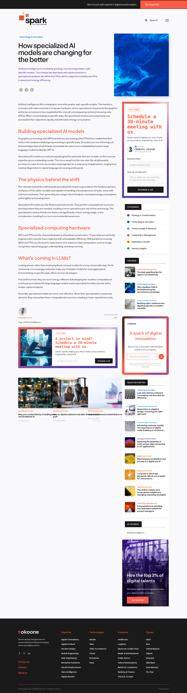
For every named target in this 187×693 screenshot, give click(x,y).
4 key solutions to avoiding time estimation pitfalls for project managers (149, 508)
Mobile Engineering (70, 653)
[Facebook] (21, 89)
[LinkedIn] (31, 89)
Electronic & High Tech (128, 649)
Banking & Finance (126, 672)
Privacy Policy (163, 689)
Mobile (93, 639)
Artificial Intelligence (32, 322)
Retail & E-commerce (127, 667)
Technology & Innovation (31, 37)
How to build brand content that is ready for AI (109, 414)
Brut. (148, 644)
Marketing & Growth (25, 411)
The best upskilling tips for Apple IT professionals (149, 273)
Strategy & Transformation (144, 215)
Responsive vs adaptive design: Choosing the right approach (149, 411)
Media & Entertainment (128, 653)
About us (22, 672)
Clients (149, 632)
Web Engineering (69, 658)
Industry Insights (139, 248)
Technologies (97, 632)
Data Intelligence (69, 672)
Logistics (122, 644)
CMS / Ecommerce (98, 649)
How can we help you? (137, 172)
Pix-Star (150, 672)
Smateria (150, 658)
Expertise (66, 632)
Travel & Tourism (125, 676)
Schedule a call (104, 361)
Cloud (92, 653)
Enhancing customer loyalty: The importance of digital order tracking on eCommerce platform (151, 429)
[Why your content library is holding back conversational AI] (41, 379)
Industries (123, 632)
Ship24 (149, 653)
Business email (134, 159)
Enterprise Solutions (70, 662)
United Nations (153, 649)
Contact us (23, 662)
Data (92, 662)
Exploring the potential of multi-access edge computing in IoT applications (151, 444)
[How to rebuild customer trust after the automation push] (76, 379)
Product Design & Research (144, 228)
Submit (161, 356)
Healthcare (123, 639)
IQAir (148, 639)
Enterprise (94, 658)
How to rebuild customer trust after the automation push (76, 415)
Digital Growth (67, 676)
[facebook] (19, 653)
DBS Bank (150, 662)
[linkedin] (29, 653)
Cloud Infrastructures (71, 667)
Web (92, 644)
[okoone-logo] (28, 631)
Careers (22, 667)
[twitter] (24, 653)
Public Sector (124, 658)
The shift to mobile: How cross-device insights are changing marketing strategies (151, 492)
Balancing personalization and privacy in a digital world (151, 460)
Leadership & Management (144, 235)
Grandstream (152, 667)
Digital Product (68, 644)
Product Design (68, 649)
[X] (26, 89)
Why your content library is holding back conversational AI (37, 415)
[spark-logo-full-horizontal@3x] (33, 12)
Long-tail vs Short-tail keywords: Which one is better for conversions (151, 476)
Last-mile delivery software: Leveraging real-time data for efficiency (151, 395)
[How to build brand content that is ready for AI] (111, 379)
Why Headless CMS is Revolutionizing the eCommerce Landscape (148, 289)
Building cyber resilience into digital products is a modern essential (151, 305)
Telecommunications (127, 662)
